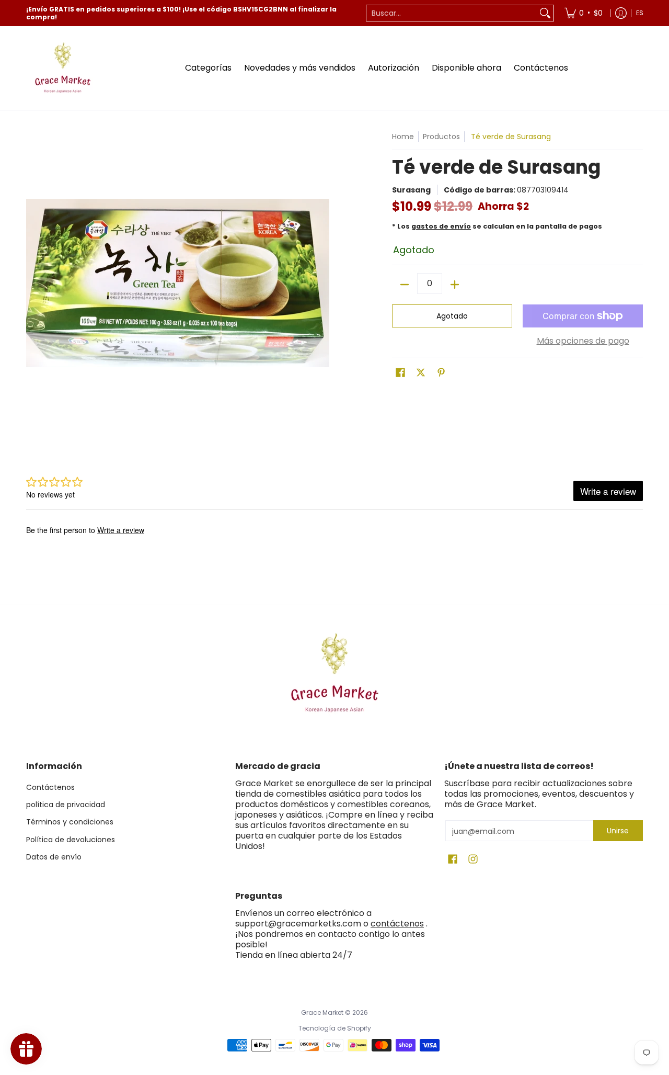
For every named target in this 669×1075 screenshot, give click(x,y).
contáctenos (397, 924)
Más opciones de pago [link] (583, 341)
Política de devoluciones (70, 839)
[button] (400, 373)
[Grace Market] (62, 68)
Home (403, 136)
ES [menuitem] (639, 12)
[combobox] (451, 13)
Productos (441, 136)
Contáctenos (50, 787)
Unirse (618, 830)
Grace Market (322, 1012)
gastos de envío (441, 226)
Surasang (411, 190)
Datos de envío (54, 857)
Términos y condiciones (69, 822)
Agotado (452, 316)
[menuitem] (583, 13)
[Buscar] (545, 13)
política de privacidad (65, 804)
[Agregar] (454, 284)
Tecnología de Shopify (334, 1028)
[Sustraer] (404, 284)
